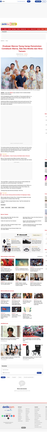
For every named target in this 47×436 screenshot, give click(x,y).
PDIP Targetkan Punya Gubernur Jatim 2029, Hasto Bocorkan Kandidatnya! (6, 269)
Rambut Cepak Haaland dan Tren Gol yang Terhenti (6, 284)
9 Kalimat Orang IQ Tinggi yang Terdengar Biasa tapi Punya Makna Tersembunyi (10, 357)
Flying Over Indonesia (38, 422)
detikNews (20, 408)
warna (2, 207)
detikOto (19, 419)
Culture (38, 29)
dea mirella (7, 207)
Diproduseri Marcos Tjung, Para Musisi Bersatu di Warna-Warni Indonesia (33, 218)
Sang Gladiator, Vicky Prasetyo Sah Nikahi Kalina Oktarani (16, 155)
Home (5, 29)
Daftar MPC (38, 1)
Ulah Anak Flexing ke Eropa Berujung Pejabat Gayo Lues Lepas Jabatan (11, 229)
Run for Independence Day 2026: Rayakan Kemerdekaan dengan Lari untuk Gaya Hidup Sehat (32, 339)
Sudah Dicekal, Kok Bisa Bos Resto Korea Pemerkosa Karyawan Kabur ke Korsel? (36, 284)
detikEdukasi (20, 410)
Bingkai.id (36, 419)
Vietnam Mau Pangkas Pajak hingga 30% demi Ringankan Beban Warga (5, 316)
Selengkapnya (40, 256)
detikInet (19, 413)
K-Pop (18, 29)
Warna (11, 92)
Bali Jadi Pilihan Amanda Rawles (27, 302)
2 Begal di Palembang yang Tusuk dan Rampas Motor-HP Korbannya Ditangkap (32, 225)
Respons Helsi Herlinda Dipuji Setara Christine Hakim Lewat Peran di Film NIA (32, 221)
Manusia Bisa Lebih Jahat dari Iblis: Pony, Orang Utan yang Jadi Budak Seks (38, 302)
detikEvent (36, 413)
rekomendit (36, 425)
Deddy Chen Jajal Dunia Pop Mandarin (8, 220)
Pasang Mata (37, 410)
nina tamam (14, 207)
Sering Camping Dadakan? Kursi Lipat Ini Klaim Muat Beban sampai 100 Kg (32, 357)
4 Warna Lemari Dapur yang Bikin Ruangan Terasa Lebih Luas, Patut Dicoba (11, 225)
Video (42, 29)
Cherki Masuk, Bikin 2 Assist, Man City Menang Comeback (5, 302)
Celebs (9, 29)
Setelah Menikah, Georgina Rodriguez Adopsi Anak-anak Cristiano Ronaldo (21, 284)
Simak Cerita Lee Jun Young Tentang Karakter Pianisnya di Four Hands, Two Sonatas (10, 339)
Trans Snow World (38, 416)
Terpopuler (4, 31)
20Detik (27, 416)
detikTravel (27, 408)
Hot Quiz (14, 29)
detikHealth (27, 411)
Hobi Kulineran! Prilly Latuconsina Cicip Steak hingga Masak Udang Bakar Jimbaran (16, 302)
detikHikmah (28, 419)
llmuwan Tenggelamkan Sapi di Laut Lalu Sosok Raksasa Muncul (22, 269)
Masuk (44, 1)
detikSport (20, 416)
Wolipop (27, 413)
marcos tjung (21, 207)
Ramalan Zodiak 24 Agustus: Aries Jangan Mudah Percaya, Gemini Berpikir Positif (27, 316)
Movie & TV (33, 29)
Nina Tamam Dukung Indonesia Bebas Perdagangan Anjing (16, 194)
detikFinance (20, 411)
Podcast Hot (23, 29)
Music (28, 29)
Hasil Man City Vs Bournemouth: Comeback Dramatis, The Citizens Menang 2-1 (36, 269)
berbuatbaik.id (37, 408)
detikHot (2, 40)
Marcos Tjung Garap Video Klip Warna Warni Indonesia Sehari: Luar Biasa (9, 218)
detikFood (27, 410)
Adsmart (36, 411)
